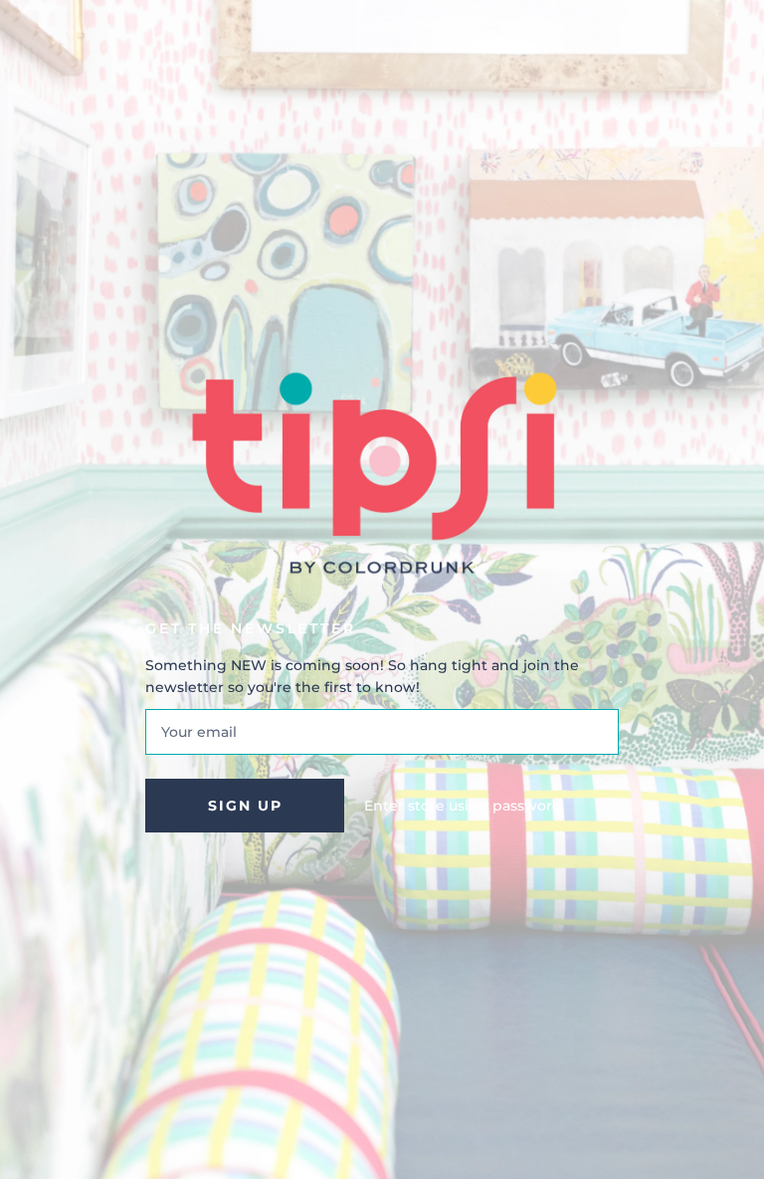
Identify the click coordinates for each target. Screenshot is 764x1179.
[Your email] (382, 732)
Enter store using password (463, 806)
